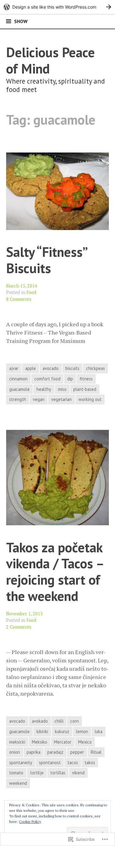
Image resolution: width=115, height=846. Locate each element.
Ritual (96, 752)
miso (62, 389)
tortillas (57, 773)
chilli (59, 721)
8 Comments (18, 299)
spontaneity (20, 762)
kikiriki (42, 731)
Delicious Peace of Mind (50, 60)
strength (17, 399)
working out (90, 399)
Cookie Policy (30, 821)
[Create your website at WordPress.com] (57, 7)
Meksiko (39, 742)
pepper (77, 752)
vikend (78, 773)
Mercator (62, 742)
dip (70, 379)
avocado (51, 368)
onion (14, 752)
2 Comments (18, 627)
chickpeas (95, 368)
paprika (33, 752)
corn (74, 721)
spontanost (50, 762)
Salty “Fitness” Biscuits (46, 260)
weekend (18, 783)
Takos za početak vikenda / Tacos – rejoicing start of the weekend (54, 571)
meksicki (17, 742)
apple (30, 368)
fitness (86, 379)
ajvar (13, 368)
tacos (72, 762)
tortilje (37, 773)
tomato (16, 773)
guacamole (19, 389)
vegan (38, 399)
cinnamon (18, 379)
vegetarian (61, 399)
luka (98, 731)
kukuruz (62, 731)
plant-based (84, 389)
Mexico (85, 742)
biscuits (72, 368)
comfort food (47, 379)
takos (90, 762)
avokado (40, 721)
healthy (43, 389)
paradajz (55, 752)
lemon (82, 731)
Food (31, 292)
